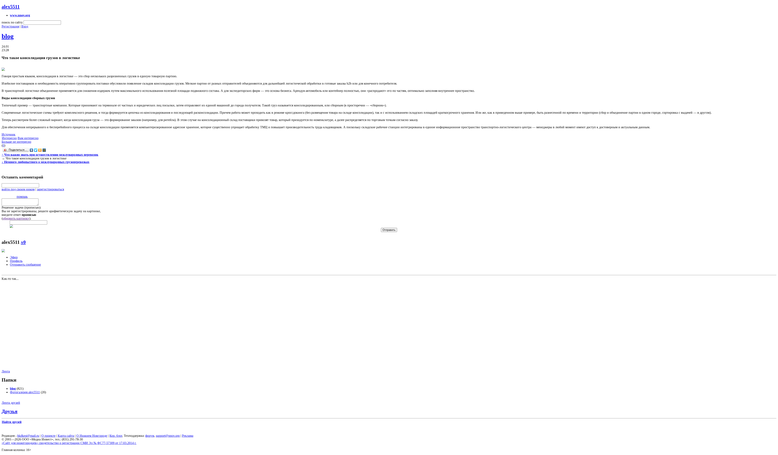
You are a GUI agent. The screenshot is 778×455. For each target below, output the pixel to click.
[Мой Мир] (44, 150)
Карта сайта (66, 435)
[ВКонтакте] (31, 150)
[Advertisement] (26, 324)
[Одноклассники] (40, 150)
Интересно (9, 138)
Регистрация (10, 26)
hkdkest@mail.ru (28, 435)
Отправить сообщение (25, 264)
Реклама (187, 435)
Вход (24, 26)
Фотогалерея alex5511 (25, 392)
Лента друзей (11, 402)
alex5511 (11, 6)
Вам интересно (28, 138)
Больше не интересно (16, 141)
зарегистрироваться (50, 189)
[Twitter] (36, 150)
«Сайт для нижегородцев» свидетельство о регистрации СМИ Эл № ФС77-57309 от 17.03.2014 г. (69, 443)
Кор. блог (115, 435)
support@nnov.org (168, 435)
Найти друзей (11, 422)
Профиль (16, 261)
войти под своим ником (18, 189)
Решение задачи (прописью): (21, 207)
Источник (8, 134)
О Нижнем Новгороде (91, 435)
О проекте (48, 435)
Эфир (14, 257)
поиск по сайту (12, 22)
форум (149, 435)
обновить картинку (16, 218)
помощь (22, 196)
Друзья (9, 411)
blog (8, 36)
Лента (6, 371)
